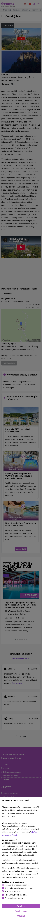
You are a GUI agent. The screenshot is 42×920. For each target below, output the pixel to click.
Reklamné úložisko (13, 891)
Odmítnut (21, 915)
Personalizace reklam (14, 898)
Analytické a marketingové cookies (19, 888)
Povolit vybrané (21, 911)
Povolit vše (21, 906)
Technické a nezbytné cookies (17, 884)
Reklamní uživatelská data (15, 894)
